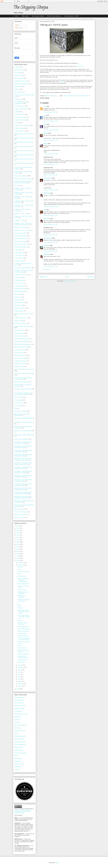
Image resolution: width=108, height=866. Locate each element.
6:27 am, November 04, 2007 (51, 266)
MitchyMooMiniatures (20, 736)
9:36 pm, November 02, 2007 (51, 190)
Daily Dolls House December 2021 (24, 159)
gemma (46, 143)
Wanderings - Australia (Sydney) (23, 430)
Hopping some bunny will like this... (23, 592)
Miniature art (18, 297)
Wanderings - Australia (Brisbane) (24, 418)
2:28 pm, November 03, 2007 (51, 224)
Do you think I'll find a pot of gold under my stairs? (23, 611)
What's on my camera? (21, 514)
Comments (20, 27)
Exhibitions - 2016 (19, 220)
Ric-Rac (17, 755)
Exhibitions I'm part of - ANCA (22, 230)
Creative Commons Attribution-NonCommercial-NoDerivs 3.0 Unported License (23, 811)
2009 (17, 556)
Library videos (18, 277)
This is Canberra (19, 402)
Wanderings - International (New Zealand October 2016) (23, 493)
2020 (17, 530)
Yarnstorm (17, 769)
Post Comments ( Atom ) (70, 281)
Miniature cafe (18, 305)
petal (45, 115)
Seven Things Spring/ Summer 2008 (24, 373)
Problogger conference (21, 361)
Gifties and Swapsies (68, 95)
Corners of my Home (20, 117)
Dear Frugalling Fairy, (23, 626)
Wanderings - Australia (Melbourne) (24, 422)
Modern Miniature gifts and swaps (24, 326)
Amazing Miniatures (20, 697)
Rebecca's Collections (20, 753)
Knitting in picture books (21, 274)
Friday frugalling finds (23, 583)
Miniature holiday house (21, 318)
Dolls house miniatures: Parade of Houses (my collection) (24, 182)
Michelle (46, 133)
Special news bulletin (23, 631)
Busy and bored (21, 576)
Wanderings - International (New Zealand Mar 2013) (23, 467)
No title (19, 574)
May (19, 676)
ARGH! (19, 605)
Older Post (90, 276)
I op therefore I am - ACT (21, 714)
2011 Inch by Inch (19, 70)
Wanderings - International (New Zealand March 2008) (23, 472)
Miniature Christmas (20, 308)
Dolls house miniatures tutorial (23, 178)
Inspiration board (19, 261)
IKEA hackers (18, 716)
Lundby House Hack (20, 286)
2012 (17, 549)
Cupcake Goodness (20, 131)
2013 (17, 546)
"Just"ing (19, 620)
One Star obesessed (20, 350)
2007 (17, 560)
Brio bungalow (18, 92)
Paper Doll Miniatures (20, 744)
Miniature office (19, 320)
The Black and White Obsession (82, 95)
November (21, 565)
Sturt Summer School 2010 (22, 382)
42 (18, 603)
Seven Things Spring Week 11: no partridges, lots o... (23, 580)
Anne (45, 106)
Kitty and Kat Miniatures (21, 725)
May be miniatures (20, 291)
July (19, 672)
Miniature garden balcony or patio (24, 313)
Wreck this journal (19, 517)
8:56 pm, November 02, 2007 (51, 174)
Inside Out (17, 719)
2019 (17, 533)
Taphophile (47, 245)
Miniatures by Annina (20, 730)
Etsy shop (17, 185)
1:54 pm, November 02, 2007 (51, 140)
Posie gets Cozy (19, 750)
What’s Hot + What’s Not (21, 512)
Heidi (45, 124)
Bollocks (17, 89)
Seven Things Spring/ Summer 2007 (24, 369)
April (19, 679)
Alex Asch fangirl (19, 78)
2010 (17, 553)
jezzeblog (17, 722)
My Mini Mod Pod (19, 739)
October (20, 665)
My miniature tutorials (38, 16)
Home (16, 16)
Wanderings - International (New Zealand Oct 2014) (23, 488)
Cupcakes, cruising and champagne (23, 600)
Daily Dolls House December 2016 (24, 142)
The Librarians (21, 662)
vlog (16, 408)
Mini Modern (18, 728)
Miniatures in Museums (21, 323)
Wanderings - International (22, 439)
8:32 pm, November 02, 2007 (51, 164)
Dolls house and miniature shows (23, 163)
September (21, 667)
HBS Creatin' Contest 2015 (22, 244)
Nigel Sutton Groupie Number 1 (23, 344)
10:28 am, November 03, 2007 (51, 206)
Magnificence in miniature (21, 596)
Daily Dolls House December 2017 (24, 146)
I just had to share (22, 633)
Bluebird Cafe (18, 86)
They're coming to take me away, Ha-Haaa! (23, 638)
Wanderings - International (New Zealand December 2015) (23, 459)
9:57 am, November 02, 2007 (51, 121)
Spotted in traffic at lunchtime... (22, 623)
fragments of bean (19, 708)
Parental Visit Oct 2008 (21, 358)
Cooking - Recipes (20, 114)
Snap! (19, 569)
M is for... (19, 645)
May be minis (18, 294)
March (20, 681)
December (21, 562)
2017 (17, 537)
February (20, 683)
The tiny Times (19, 397)
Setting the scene (19, 366)
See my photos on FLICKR (71, 16)
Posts (18, 25)
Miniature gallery (19, 311)
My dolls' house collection (54, 16)
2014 (17, 544)
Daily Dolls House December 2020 (24, 154)
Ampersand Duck (19, 700)
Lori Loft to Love (19, 283)
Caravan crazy (19, 99)
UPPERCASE (18, 766)
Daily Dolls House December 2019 (24, 150)
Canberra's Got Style (20, 705)
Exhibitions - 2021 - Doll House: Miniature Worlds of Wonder (23, 224)
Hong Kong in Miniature (21, 247)
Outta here (20, 567)
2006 (17, 689)
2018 (17, 535)
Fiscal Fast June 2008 (21, 236)
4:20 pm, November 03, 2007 (51, 234)
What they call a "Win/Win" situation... (23, 656)
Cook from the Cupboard (21, 108)
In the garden (18, 249)
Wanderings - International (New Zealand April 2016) (23, 446)
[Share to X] (44, 98)
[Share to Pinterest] (48, 98)
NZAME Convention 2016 (21, 347)
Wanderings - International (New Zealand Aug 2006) (23, 455)
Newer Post (43, 276)
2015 (17, 542)
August (20, 669)
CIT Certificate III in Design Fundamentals (22, 102)
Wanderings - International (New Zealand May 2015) (23, 476)
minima (16, 733)
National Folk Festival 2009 (22, 338)
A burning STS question (23, 571)
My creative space (20, 333)
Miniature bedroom (20, 302)
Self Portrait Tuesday (20, 363)
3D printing (18, 72)
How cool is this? (21, 589)
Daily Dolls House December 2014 (24, 138)
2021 (17, 528)
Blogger (57, 862)
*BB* (45, 209)
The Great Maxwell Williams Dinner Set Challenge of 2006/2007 (24, 393)
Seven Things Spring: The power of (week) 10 (23, 617)
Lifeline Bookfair (19, 280)
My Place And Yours (20, 336)
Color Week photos (20, 106)
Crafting (17, 122)
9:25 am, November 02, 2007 (51, 112)
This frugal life (18, 400)
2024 (17, 526)
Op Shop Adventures (20, 355)
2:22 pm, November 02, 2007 (51, 154)
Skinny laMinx (18, 758)
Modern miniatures (20, 330)
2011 (17, 551)
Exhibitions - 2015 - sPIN (21, 213)
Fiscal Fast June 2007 (21, 233)
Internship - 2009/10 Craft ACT (23, 267)
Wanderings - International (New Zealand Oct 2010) (23, 484)
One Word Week (19, 352)
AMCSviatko (47, 193)
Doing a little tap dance (23, 628)
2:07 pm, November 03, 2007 (51, 215)
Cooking (17, 111)
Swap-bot (61, 81)
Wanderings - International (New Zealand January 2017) (23, 463)
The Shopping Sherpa (30, 7)
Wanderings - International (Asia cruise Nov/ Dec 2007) (23, 442)
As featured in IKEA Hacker (22, 83)
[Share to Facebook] (46, 98)
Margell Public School (20, 288)
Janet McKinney (48, 178)
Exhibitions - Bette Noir (21, 227)
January (20, 686)
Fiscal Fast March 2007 (21, 238)
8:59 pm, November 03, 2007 (51, 251)
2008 (17, 558)
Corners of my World (20, 120)
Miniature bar (18, 299)
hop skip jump (18, 711)
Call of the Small (19, 703)
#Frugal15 (17, 67)
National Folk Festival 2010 (22, 341)
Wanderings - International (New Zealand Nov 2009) (23, 480)
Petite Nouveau (19, 747)
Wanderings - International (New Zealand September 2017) (23, 497)
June (19, 674)
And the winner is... (22, 648)
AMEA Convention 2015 (21, 81)
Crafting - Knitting (19, 128)
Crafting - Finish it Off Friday (22, 125)
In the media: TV (19, 258)
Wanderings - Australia (21, 411)
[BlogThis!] (42, 98)
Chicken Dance (80, 66)
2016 (17, 539)
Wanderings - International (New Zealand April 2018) (23, 451)
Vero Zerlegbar (19, 405)
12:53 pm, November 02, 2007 (51, 130)
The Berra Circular (19, 764)
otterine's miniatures (20, 741)
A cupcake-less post (22, 635)
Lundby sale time (22, 660)
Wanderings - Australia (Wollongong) (24, 435)
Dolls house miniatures (21, 175)
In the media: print (20, 252)
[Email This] (40, 98)
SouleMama (18, 761)
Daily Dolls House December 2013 (24, 133)
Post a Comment (46, 269)
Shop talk (19, 607)
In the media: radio (20, 255)
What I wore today (20, 509)
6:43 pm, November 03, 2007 (51, 242)
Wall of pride (25, 16)
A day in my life (19, 75)
